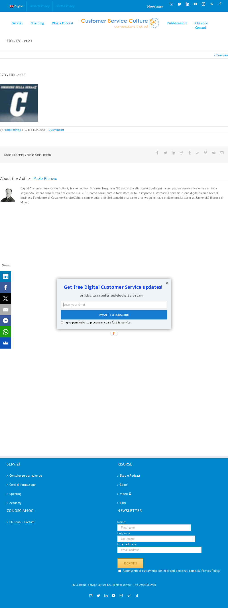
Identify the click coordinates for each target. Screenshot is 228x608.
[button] (113, 287)
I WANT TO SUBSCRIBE (114, 315)
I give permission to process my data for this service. (98, 322)
